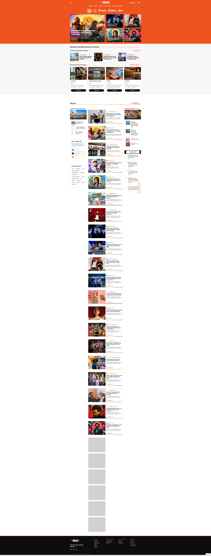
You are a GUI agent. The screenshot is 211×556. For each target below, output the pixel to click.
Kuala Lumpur (96, 543)
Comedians (78, 168)
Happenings (111, 193)
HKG (139, 2)
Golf (81, 178)
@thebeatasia (77, 153)
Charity (83, 182)
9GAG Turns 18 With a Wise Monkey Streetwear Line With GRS (131, 25)
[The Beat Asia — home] (75, 541)
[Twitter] (73, 549)
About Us (132, 540)
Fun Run (78, 182)
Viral (73, 168)
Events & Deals (109, 540)
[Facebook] (71, 549)
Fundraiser (74, 184)
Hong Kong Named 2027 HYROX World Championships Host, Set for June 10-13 (113, 278)
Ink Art (73, 182)
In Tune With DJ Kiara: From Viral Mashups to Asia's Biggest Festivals (113, 164)
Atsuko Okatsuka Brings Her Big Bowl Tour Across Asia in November (113, 213)
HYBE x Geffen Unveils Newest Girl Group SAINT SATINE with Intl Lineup (114, 377)
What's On (112, 111)
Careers (132, 543)
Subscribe (133, 2)
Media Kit (120, 540)
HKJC (83, 176)
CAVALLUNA (82, 172)
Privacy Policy (133, 545)
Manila (95, 545)
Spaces (107, 543)
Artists (95, 6)
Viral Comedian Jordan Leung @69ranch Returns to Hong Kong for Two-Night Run (113, 114)
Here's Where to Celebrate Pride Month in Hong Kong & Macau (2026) (113, 344)
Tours (84, 168)
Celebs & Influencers (117, 6)
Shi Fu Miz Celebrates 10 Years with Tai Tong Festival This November (113, 393)
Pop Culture (107, 6)
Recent (90, 6)
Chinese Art (79, 180)
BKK (115, 324)
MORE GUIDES (137, 50)
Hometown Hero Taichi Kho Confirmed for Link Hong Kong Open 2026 (113, 147)
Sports (101, 6)
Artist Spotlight (75, 172)
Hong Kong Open (75, 178)
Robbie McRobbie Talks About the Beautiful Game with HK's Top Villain (114, 246)
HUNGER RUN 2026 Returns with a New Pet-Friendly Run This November (114, 196)
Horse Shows (74, 174)
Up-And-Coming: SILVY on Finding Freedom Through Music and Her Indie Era (113, 328)
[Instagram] (76, 549)
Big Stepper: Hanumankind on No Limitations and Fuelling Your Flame (130, 39)
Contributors (120, 543)
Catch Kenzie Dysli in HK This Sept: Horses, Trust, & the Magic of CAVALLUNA (83, 32)
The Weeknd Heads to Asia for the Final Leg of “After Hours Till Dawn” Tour (114, 410)
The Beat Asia (77, 149)
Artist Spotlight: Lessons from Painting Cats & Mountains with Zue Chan (113, 39)
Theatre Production (75, 176)
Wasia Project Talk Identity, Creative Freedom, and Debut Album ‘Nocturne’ (112, 25)
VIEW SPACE (78, 90)
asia (113, 160)
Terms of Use (133, 544)
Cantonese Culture (75, 170)
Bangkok (96, 540)
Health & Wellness (114, 357)
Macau (95, 544)
